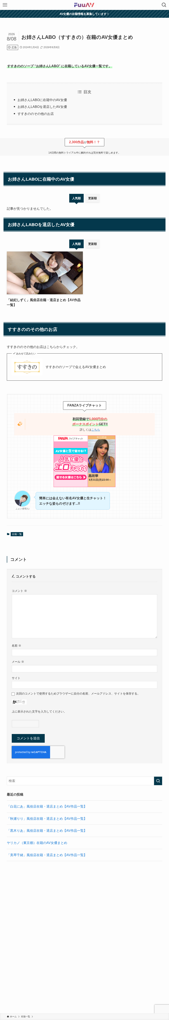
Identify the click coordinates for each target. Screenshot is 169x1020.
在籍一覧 (17, 534)
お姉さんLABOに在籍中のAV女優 (42, 100)
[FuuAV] (84, 5)
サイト (16, 678)
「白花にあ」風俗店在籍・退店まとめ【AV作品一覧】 (47, 806)
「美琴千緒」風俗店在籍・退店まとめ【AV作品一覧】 (47, 855)
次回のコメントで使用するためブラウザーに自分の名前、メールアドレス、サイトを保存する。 (78, 693)
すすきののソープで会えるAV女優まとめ (76, 367)
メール (18, 661)
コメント (19, 590)
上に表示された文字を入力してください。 (39, 711)
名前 (16, 645)
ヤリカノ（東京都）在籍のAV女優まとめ (37, 843)
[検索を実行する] (158, 781)
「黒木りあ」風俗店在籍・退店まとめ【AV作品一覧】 (47, 830)
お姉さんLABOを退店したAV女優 (42, 106)
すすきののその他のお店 (36, 114)
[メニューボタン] (5, 5)
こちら (95, 429)
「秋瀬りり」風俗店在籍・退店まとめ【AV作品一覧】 (47, 818)
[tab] (76, 198)
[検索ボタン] (164, 5)
